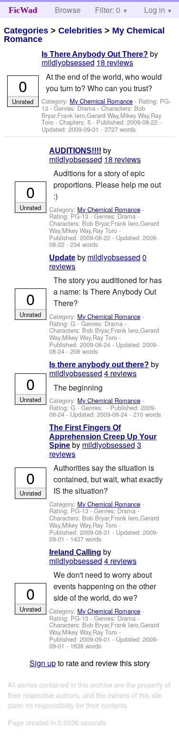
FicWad (23, 10)
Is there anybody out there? (99, 364)
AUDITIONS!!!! (75, 151)
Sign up (43, 662)
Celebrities (80, 30)
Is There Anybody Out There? (95, 54)
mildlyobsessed (68, 62)
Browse (68, 9)
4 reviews (120, 373)
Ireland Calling (75, 552)
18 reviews (114, 62)
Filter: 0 (107, 9)
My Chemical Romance (101, 101)
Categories (26, 30)
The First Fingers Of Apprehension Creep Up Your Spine (103, 436)
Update (62, 258)
